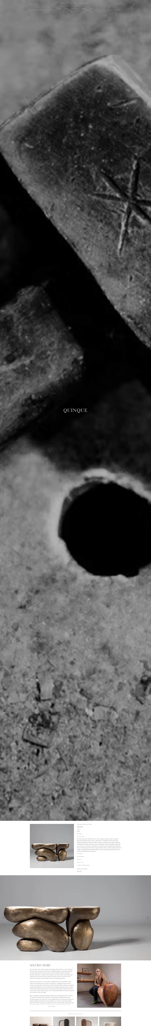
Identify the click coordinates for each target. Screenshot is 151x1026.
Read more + (52, 1006)
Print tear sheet (82, 868)
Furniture (56, 12)
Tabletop (84, 12)
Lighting (64, 12)
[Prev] (3, 918)
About (84, 8)
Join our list (34, 4)
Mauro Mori (80, 826)
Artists (67, 8)
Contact (91, 8)
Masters (59, 8)
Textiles (92, 12)
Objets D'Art (74, 12)
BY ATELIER (46, 12)
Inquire (79, 871)
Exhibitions (75, 8)
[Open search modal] (120, 4)
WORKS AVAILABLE (103, 12)
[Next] (147, 918)
